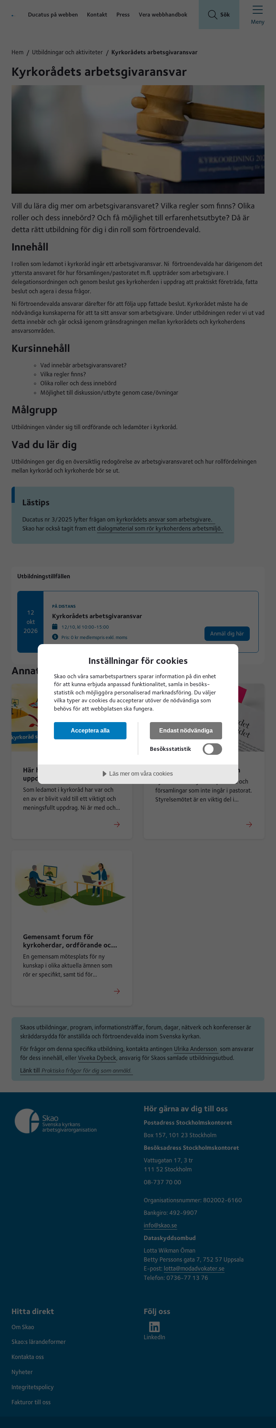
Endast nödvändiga (186, 730)
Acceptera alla (90, 730)
